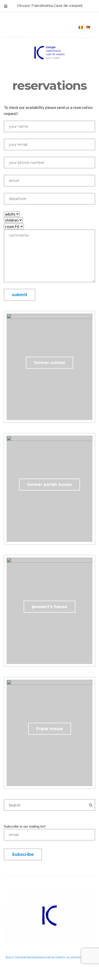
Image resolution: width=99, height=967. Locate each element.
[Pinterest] (70, 27)
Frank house (49, 728)
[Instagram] (46, 27)
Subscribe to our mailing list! (25, 826)
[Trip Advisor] (58, 27)
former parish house (49, 484)
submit (19, 294)
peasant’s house (49, 606)
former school (49, 362)
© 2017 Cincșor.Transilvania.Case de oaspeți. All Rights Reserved (49, 957)
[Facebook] (34, 27)
